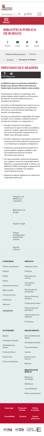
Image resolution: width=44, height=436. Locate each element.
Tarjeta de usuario (31, 266)
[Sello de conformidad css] (7, 431)
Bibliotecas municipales (29, 378)
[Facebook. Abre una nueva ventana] (7, 42)
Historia (6, 271)
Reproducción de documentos (31, 291)
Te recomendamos (31, 347)
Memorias (6, 304)
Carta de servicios (9, 295)
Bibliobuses (29, 384)
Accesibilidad (9, 416)
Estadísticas (7, 300)
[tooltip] (24, 14)
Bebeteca (28, 363)
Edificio (5, 276)
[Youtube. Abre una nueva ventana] (17, 42)
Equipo (5, 281)
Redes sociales (8, 290)
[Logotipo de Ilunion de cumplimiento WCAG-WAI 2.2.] (34, 431)
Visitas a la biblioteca (10, 361)
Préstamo (10, 60)
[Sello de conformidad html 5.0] (19, 431)
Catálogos (8, 311)
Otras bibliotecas (31, 389)
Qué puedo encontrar (10, 285)
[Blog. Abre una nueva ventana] (27, 42)
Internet (28, 352)
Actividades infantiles (10, 340)
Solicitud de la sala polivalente (31, 309)
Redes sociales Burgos (33, 393)
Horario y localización (10, 266)
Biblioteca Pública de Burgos (15, 54)
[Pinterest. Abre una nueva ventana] (36, 42)
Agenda (5, 336)
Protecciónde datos (22, 409)
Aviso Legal (9, 408)
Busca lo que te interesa (30, 358)
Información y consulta (30, 284)
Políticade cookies (35, 409)
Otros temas (39, 14)
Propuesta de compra (32, 303)
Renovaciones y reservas (30, 277)
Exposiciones (7, 357)
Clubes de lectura (9, 352)
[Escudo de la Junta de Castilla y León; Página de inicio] (6, 10)
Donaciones (29, 322)
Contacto (22, 416)
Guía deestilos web (35, 417)
